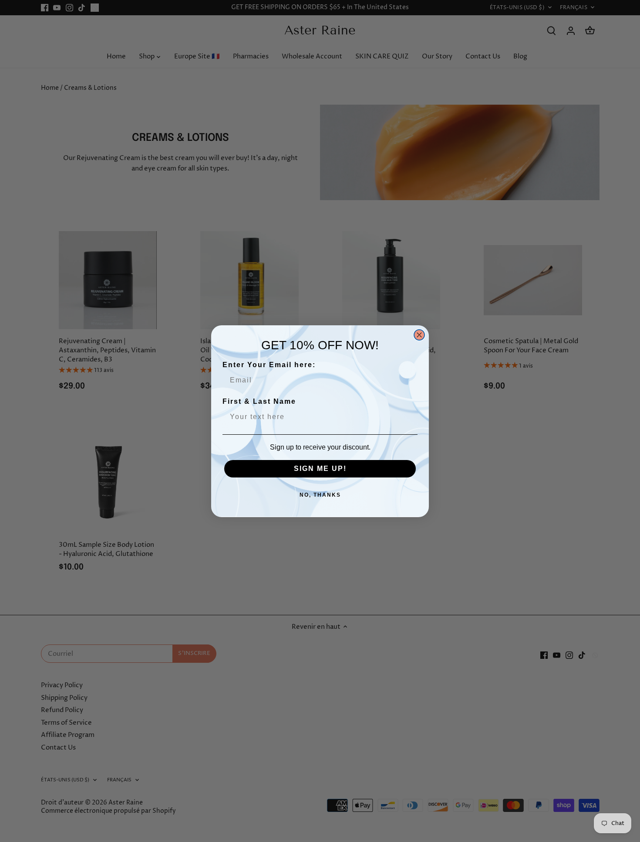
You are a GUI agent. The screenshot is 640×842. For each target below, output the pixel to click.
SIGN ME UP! (320, 468)
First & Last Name (259, 401)
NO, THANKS (320, 495)
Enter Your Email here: (269, 364)
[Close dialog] (419, 335)
